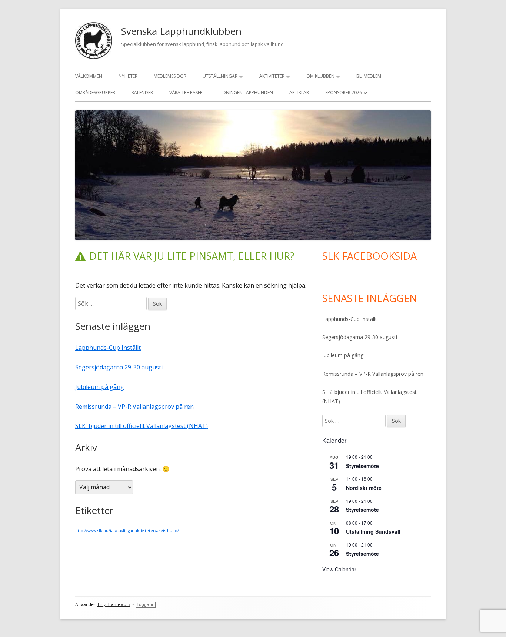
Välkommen (88, 76)
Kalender (142, 92)
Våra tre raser (186, 92)
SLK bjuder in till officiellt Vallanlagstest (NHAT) (141, 426)
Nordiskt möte (364, 487)
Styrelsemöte (362, 466)
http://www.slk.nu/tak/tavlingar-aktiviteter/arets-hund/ (127, 530)
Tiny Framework (113, 604)
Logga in (145, 604)
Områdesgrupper (95, 92)
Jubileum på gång (99, 387)
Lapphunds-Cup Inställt (108, 348)
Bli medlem (368, 76)
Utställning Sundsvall (373, 531)
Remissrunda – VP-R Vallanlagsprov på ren (134, 406)
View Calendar (339, 569)
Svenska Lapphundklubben (181, 31)
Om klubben (320, 76)
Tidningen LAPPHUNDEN (246, 92)
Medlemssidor (170, 76)
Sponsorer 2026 (343, 92)
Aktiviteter (271, 76)
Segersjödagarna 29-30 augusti (119, 367)
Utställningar (220, 76)
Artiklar (299, 92)
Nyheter (128, 76)
